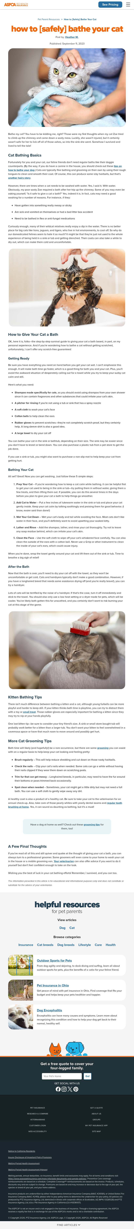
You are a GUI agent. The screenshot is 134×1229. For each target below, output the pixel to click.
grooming (103, 748)
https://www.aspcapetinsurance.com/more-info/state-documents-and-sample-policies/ (47, 1178)
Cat (72, 928)
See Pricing (110, 4)
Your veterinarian (64, 861)
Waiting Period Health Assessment (24, 1163)
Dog (62, 928)
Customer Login (37, 1125)
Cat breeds (45, 945)
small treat (29, 712)
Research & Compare (37, 1114)
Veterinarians (37, 1119)
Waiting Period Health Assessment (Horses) (27, 1169)
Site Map (96, 1131)
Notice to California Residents (21, 1151)
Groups (96, 1119)
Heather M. (71, 37)
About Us (96, 1114)
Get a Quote (96, 1108)
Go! (87, 1076)
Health (111, 945)
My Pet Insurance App (96, 1125)
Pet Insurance (37, 1108)
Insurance (25, 945)
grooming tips (92, 824)
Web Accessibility (37, 1131)
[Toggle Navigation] (128, 5)
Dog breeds (66, 945)
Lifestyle (84, 945)
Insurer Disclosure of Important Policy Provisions (30, 1157)
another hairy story (19, 178)
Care (98, 945)
